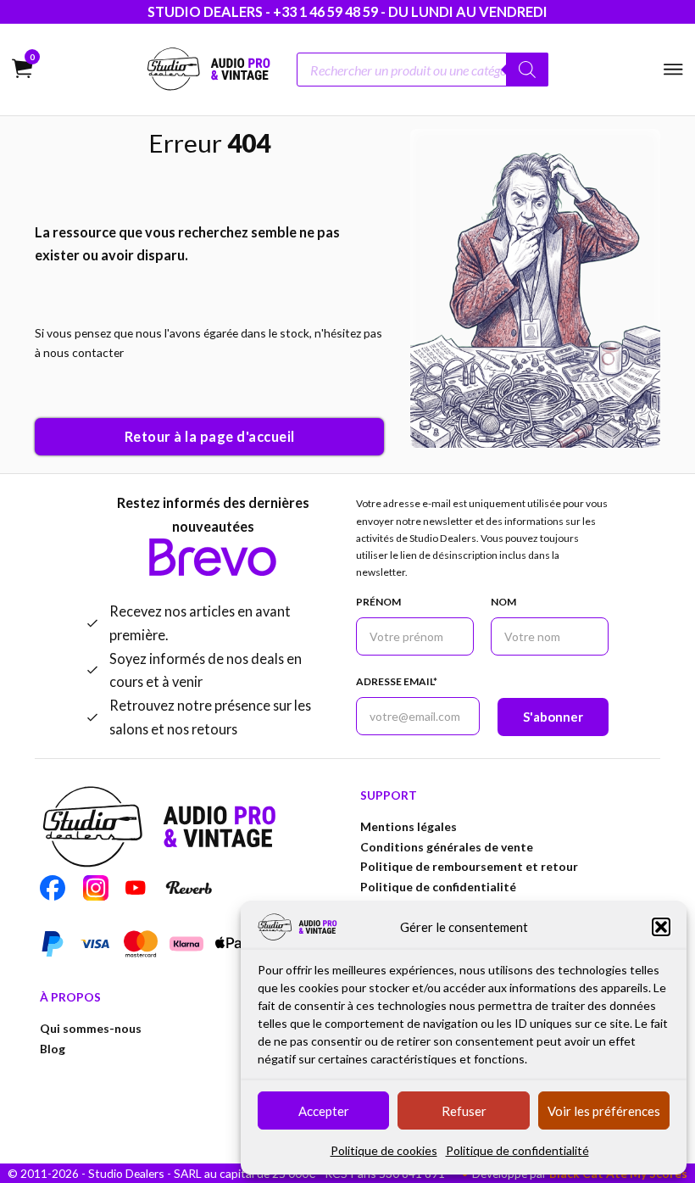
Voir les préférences (604, 1111)
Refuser (464, 1111)
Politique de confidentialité (517, 1150)
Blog (52, 1048)
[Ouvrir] (673, 69)
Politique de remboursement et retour (469, 866)
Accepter (323, 1111)
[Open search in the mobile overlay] (423, 69)
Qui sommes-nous (91, 1028)
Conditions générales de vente (446, 847)
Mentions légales (408, 826)
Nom (503, 601)
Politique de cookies (384, 1150)
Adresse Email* (396, 681)
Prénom (378, 601)
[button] (661, 926)
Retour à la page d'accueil (210, 436)
